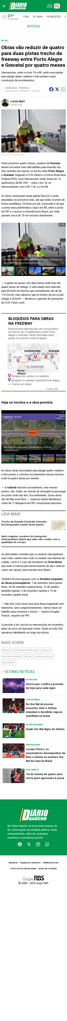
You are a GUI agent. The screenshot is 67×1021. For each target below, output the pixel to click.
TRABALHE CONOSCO (30, 863)
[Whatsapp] (47, 844)
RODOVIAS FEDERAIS (11, 656)
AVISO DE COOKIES (47, 868)
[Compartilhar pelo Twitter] (57, 89)
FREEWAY (6, 650)
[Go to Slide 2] (21, 270)
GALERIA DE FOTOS (44, 656)
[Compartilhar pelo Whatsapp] (63, 89)
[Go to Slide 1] (7, 270)
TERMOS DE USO (50, 863)
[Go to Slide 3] (34, 270)
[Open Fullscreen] (63, 263)
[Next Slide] (61, 244)
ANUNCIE (13, 863)
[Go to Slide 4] (48, 270)
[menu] (4, 6)
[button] (33, 244)
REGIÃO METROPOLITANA (26, 650)
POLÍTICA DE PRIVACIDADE (23, 868)
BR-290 (28, 656)
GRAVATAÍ (46, 650)
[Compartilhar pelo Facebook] (51, 89)
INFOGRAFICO (8, 663)
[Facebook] (20, 844)
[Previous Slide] (6, 244)
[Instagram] (38, 844)
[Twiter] (29, 844)
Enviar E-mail (16, 104)
